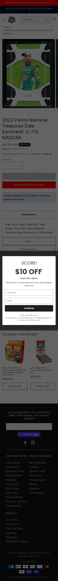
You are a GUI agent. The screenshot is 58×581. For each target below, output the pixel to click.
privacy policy (43, 317)
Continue (29, 308)
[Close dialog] (53, 258)
